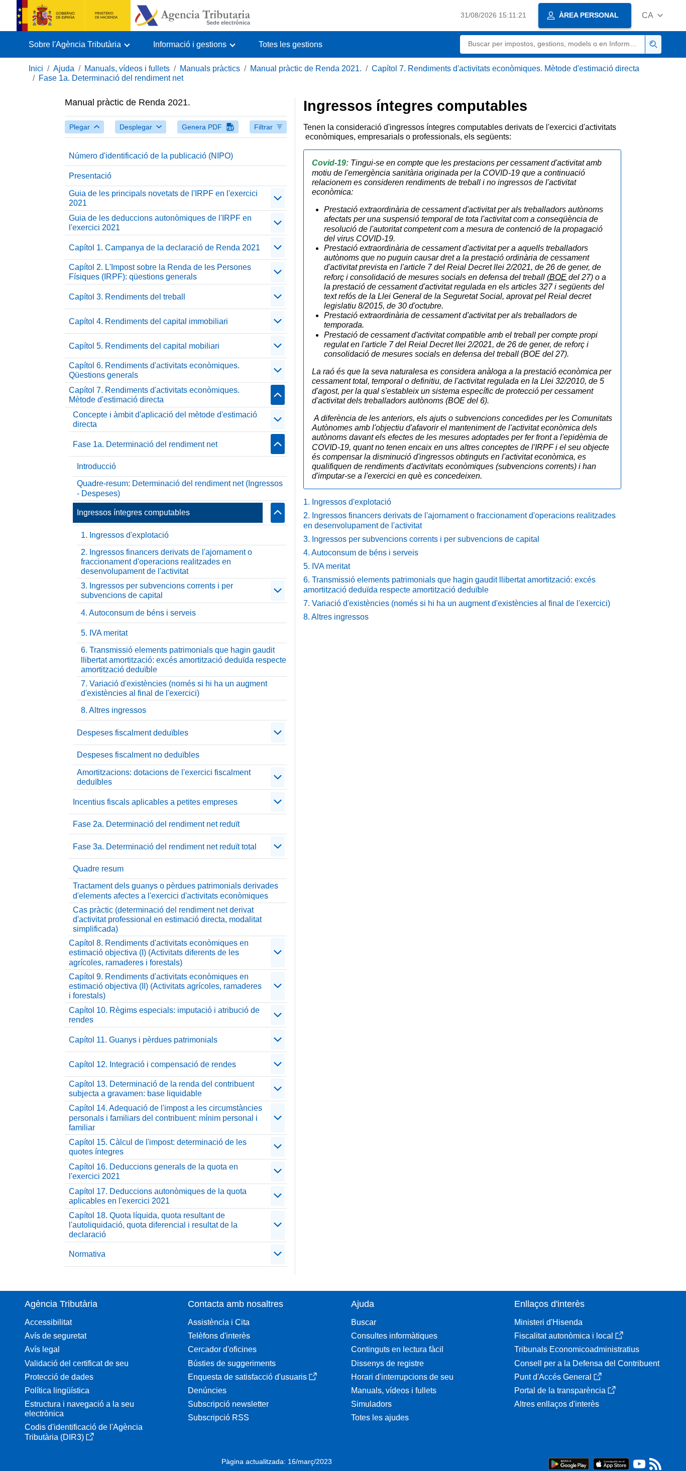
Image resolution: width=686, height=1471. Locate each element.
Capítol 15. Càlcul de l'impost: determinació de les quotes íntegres (158, 1147)
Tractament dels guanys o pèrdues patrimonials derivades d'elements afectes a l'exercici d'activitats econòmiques (175, 890)
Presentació (90, 176)
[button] (652, 15)
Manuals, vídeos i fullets (127, 68)
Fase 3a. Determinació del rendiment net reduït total (165, 846)
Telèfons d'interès (219, 1336)
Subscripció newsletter (228, 1404)
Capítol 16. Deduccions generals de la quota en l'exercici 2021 (153, 1171)
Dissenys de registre (387, 1363)
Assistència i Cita (219, 1322)
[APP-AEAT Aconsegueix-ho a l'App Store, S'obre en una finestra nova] (611, 1463)
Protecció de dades (59, 1377)
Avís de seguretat (55, 1336)
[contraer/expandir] (278, 198)
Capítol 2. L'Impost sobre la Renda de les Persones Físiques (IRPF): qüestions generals (160, 272)
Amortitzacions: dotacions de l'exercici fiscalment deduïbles (164, 777)
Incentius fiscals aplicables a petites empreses (155, 802)
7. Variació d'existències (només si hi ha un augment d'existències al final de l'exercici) (174, 688)
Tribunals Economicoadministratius (576, 1349)
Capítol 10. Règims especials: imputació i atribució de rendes (164, 1015)
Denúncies (207, 1390)
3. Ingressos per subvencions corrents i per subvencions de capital (157, 590)
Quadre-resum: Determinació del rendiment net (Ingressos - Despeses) (180, 488)
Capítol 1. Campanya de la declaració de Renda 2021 (164, 247)
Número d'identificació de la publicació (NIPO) (151, 156)
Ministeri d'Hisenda (548, 1322)
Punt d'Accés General (553, 1377)
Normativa (87, 1254)
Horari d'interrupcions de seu (402, 1377)
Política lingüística (57, 1390)
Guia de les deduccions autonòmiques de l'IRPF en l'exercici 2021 (160, 223)
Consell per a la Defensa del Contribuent (586, 1363)
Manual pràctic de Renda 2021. (306, 68)
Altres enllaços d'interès (556, 1404)
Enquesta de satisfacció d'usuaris (247, 1377)
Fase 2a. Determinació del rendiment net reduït (156, 824)
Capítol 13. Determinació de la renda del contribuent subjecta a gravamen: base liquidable (161, 1089)
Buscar (363, 1322)
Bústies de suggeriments (232, 1363)
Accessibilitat (48, 1322)
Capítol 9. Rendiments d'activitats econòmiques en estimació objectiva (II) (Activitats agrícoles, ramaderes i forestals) (165, 986)
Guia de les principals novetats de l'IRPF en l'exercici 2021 (163, 198)
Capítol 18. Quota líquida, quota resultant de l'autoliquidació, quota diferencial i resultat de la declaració (153, 1225)
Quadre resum (98, 868)
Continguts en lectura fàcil (397, 1349)
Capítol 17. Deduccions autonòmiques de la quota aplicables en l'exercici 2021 (158, 1196)
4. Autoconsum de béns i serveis (138, 613)
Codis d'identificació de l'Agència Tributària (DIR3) (84, 1432)
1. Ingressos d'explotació (125, 535)
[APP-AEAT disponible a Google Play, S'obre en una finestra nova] (568, 1463)
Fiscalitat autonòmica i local (563, 1336)
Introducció (96, 466)
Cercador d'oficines (222, 1349)
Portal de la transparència (560, 1390)
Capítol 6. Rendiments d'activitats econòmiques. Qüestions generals (154, 370)
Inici (36, 68)
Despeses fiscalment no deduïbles (138, 755)
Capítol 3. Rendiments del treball (127, 296)
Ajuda (63, 68)
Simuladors (371, 1404)
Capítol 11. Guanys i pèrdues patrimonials (143, 1040)
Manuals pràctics (210, 68)
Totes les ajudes (380, 1417)
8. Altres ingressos (113, 710)
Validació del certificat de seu (77, 1363)
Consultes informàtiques (394, 1336)
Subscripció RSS (218, 1417)
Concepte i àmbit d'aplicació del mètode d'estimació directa (165, 419)
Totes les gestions (290, 44)
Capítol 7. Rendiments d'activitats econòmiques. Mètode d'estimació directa (505, 68)
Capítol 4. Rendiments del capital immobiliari (148, 321)
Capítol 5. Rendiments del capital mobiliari (144, 346)
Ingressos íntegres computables (133, 512)
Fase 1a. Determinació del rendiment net (111, 78)
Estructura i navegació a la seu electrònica (79, 1409)
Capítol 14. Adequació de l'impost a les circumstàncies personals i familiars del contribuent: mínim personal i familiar (165, 1117)
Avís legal (42, 1349)
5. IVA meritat (104, 633)
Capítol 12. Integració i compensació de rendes (152, 1064)
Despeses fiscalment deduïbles (132, 732)
